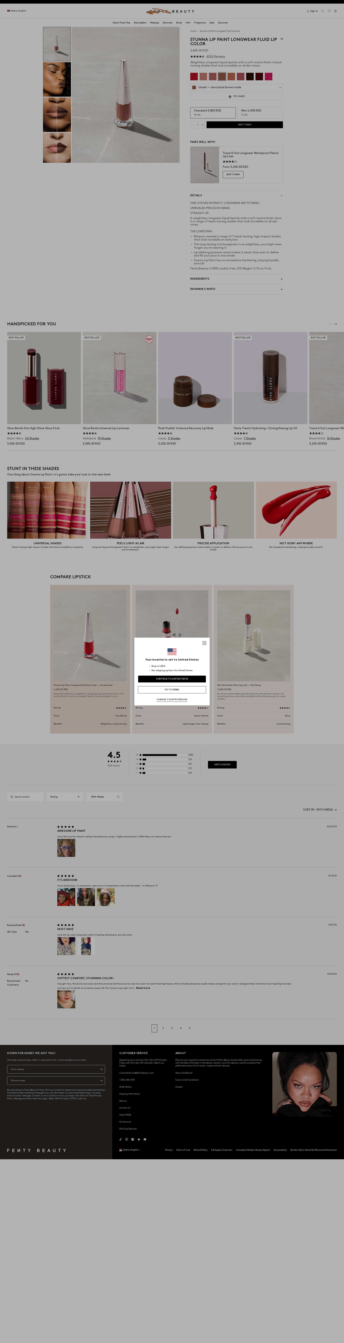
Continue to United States (172, 679)
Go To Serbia (172, 690)
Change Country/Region (172, 700)
